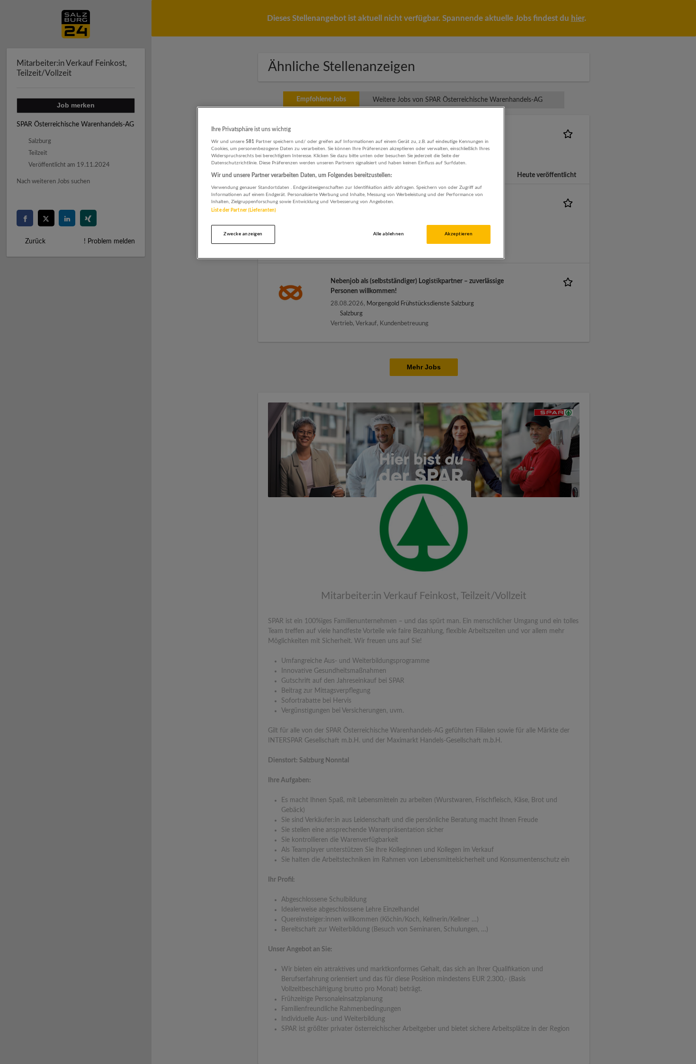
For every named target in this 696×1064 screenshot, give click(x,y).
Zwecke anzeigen (242, 234)
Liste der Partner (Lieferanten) (243, 210)
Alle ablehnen (388, 234)
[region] (351, 183)
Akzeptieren (459, 234)
